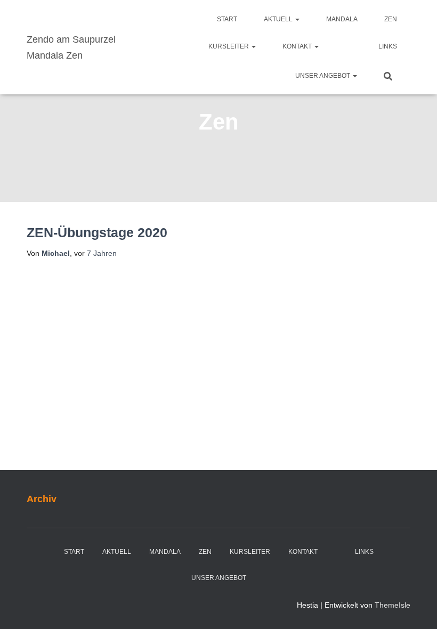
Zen (390, 19)
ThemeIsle (392, 605)
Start (227, 19)
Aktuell (279, 19)
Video (348, 47)
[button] (297, 19)
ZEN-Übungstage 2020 (97, 232)
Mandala (342, 19)
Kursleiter (229, 46)
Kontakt (297, 46)
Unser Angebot (323, 75)
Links (387, 46)
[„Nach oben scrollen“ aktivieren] (416, 607)
